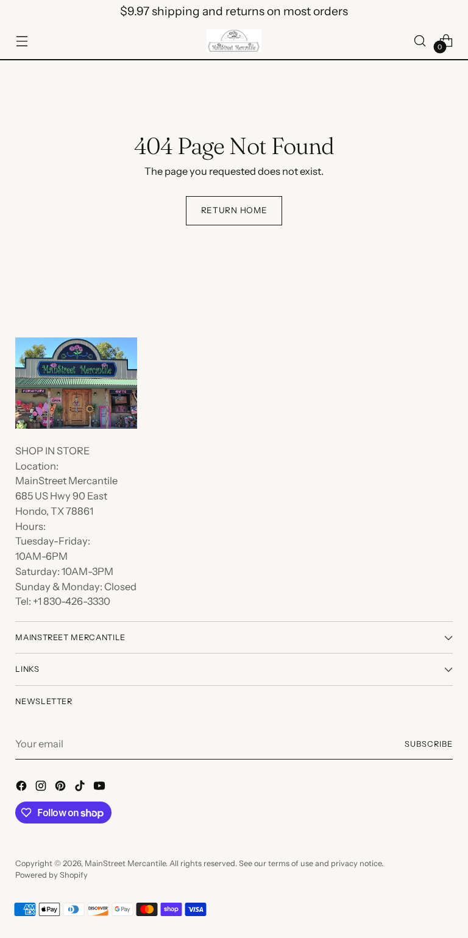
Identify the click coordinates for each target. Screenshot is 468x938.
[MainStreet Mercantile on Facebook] (22, 788)
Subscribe (429, 744)
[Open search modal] (420, 40)
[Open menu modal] (21, 40)
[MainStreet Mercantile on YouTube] (100, 788)
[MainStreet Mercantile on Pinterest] (61, 788)
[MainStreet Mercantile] (234, 40)
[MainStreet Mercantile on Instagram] (42, 788)
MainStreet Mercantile (125, 863)
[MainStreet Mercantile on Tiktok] (81, 788)
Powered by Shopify (51, 875)
